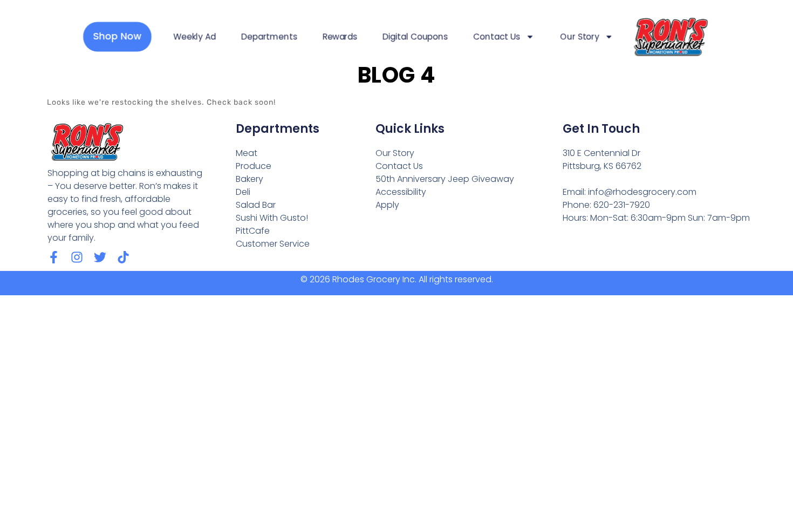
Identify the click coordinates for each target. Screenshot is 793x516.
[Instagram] (77, 257)
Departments (269, 37)
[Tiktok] (123, 257)
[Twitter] (100, 257)
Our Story (579, 37)
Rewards (340, 37)
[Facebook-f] (53, 257)
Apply (387, 205)
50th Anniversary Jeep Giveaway (444, 179)
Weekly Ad (194, 37)
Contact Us (496, 37)
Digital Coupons (415, 37)
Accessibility (400, 192)
